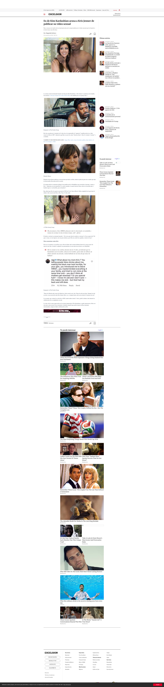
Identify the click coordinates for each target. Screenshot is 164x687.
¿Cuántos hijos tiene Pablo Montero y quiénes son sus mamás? (112, 84)
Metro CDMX (82, 662)
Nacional (67, 655)
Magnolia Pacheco (51, 33)
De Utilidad (109, 655)
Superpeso (98, 10)
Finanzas (67, 659)
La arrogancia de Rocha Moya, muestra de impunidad (112, 129)
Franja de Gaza (82, 659)
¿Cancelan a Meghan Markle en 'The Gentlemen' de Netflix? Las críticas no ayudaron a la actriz (112, 75)
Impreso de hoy (116, 15)
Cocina (94, 664)
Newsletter (52, 660)
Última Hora (117, 13)
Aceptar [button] (157, 684)
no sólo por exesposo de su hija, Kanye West (59, 95)
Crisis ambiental (83, 657)
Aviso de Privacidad (49, 677)
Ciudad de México (69, 662)
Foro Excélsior (82, 655)
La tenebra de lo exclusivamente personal (112, 115)
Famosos (51, 323)
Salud (94, 667)
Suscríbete (52, 668)
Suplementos (96, 652)
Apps (108, 657)
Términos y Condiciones (49, 675)
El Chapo (81, 664)
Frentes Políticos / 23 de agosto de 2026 (112, 109)
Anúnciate (115, 10)
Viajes (108, 652)
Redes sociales (96, 659)
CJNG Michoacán (91, 10)
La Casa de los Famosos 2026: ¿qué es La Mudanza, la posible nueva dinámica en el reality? (112, 45)
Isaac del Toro (105, 10)
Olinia (84, 10)
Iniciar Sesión (52, 657)
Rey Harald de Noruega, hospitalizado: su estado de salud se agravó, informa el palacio (112, 55)
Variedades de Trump (111, 121)
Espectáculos (68, 667)
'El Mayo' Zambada (78, 10)
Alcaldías (95, 662)
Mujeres (81, 669)
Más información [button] (67, 684)
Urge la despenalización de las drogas (112, 137)
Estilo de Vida (96, 669)
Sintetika (67, 669)
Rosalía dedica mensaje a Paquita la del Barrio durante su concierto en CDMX (112, 65)
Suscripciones (110, 669)
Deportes (67, 664)
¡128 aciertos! (69, 10)
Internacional (68, 657)
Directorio (47, 672)
